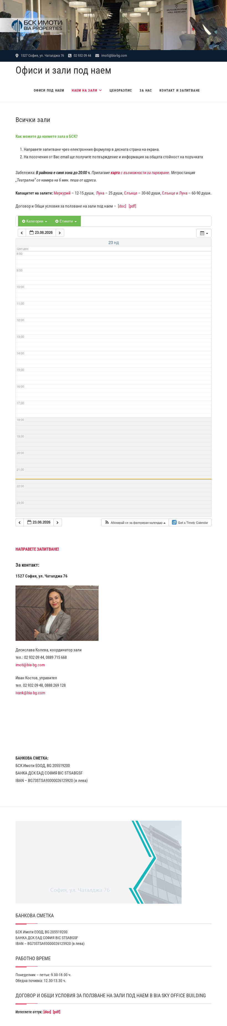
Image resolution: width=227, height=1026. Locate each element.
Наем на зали (84, 90)
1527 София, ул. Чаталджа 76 (42, 55)
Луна (100, 193)
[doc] (122, 206)
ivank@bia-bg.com (30, 692)
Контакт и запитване (179, 90)
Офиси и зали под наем (63, 70)
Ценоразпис (121, 90)
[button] (135, 522)
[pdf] (132, 206)
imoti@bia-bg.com (113, 55)
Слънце (130, 193)
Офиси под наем (49, 90)
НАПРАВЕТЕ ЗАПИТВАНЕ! (37, 549)
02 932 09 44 (82, 55)
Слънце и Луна (174, 193)
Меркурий (62, 193)
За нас (146, 90)
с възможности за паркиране (140, 172)
